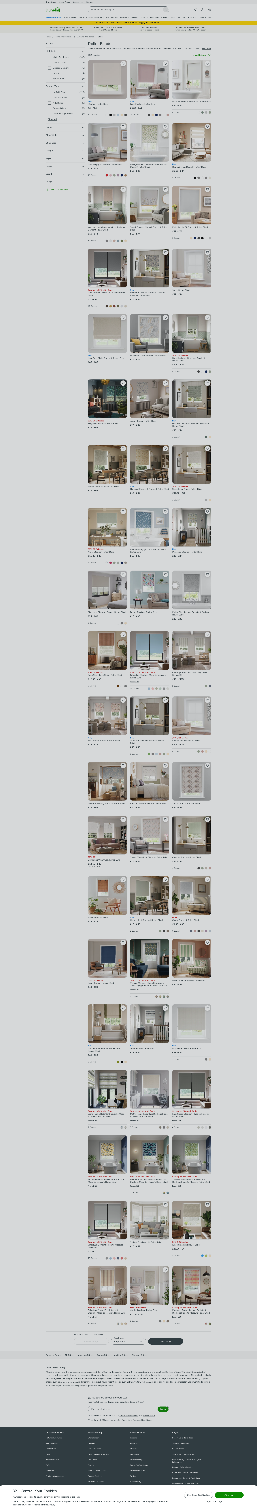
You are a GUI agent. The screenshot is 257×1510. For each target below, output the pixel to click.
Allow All (229, 1495)
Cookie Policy (31, 1504)
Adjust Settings (214, 1501)
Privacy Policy (48, 1504)
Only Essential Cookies (198, 1495)
